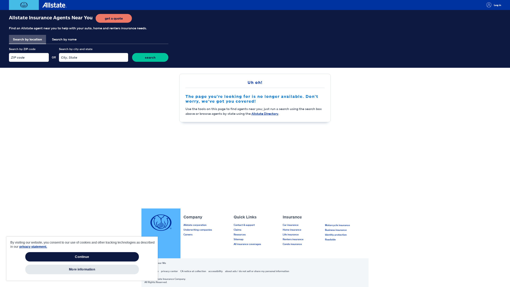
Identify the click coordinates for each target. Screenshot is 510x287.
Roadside (330, 239)
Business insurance (336, 229)
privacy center (169, 271)
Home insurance (292, 229)
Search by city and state (75, 49)
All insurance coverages (247, 244)
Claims (237, 229)
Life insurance (291, 234)
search (150, 57)
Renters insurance (293, 239)
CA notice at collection (193, 271)
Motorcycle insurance (337, 225)
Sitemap (238, 239)
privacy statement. (33, 246)
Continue (82, 256)
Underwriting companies (197, 229)
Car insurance (290, 224)
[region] (82, 259)
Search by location (27, 39)
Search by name (64, 39)
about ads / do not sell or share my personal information (257, 271)
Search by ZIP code (22, 49)
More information (82, 269)
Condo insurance (292, 244)
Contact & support (244, 224)
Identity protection (336, 234)
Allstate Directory (264, 113)
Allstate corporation (194, 224)
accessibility (215, 271)
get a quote (118, 19)
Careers (187, 234)
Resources (240, 234)
